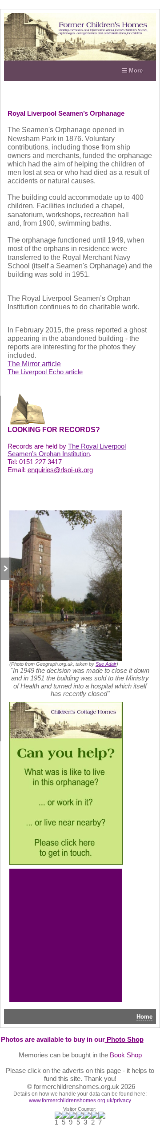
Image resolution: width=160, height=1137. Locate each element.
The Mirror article (34, 364)
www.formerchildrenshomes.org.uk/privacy (80, 1100)
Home (144, 1016)
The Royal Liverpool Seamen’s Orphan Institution (67, 450)
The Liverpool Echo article (45, 372)
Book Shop (126, 1055)
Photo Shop (124, 1039)
